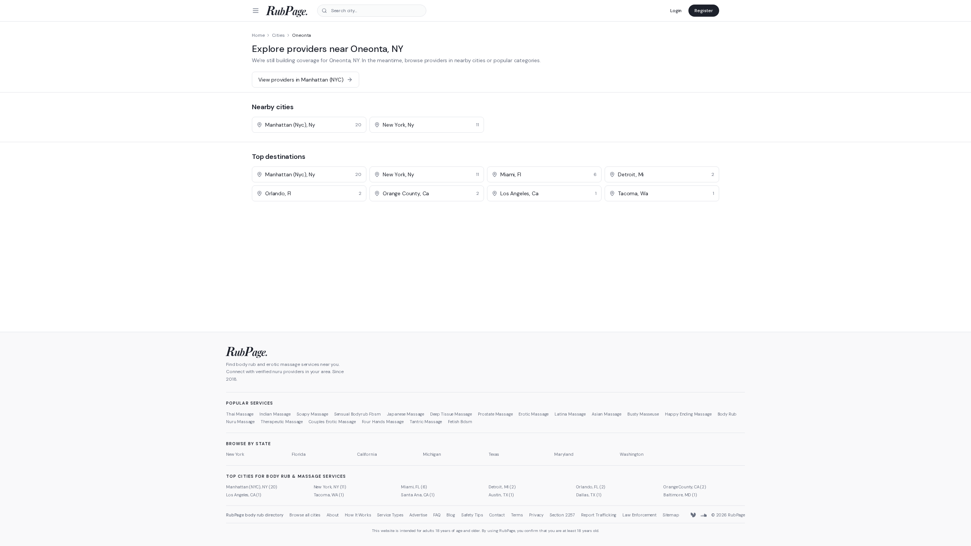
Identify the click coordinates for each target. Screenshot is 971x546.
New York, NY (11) (330, 487)
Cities (278, 35)
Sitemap (671, 515)
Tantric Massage (426, 421)
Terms (517, 515)
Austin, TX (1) (501, 494)
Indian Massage (275, 414)
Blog (450, 515)
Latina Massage (570, 414)
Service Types (390, 515)
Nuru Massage (240, 421)
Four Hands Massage (383, 421)
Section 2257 (562, 515)
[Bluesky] (694, 515)
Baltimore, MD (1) (680, 494)
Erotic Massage (533, 414)
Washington (631, 454)
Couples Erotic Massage (332, 421)
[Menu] (256, 11)
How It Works (358, 515)
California (367, 454)
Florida (299, 454)
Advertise (418, 515)
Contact (497, 515)
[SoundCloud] (704, 515)
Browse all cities (305, 515)
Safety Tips (472, 515)
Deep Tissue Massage (451, 414)
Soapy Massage (312, 414)
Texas (494, 454)
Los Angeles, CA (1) (243, 494)
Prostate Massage (495, 414)
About (333, 515)
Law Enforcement (639, 515)
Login (676, 11)
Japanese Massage (405, 414)
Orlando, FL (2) (591, 487)
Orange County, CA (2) (684, 487)
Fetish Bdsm (460, 421)
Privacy (536, 515)
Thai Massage (239, 414)
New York (235, 454)
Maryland (563, 454)
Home (258, 35)
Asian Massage (606, 414)
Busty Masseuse (643, 414)
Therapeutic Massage (282, 421)
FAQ (437, 515)
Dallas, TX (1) (589, 494)
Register (703, 11)
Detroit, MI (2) (502, 487)
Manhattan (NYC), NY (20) (251, 487)
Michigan (432, 454)
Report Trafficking (598, 515)
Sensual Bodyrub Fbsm (357, 414)
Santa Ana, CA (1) (417, 494)
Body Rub (727, 414)
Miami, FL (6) (414, 487)
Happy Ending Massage (688, 414)
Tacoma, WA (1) (329, 494)
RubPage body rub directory (254, 515)
